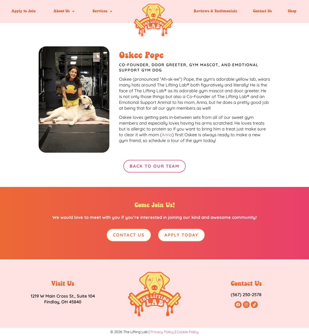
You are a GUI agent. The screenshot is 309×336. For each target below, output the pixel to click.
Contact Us (262, 11)
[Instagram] (246, 304)
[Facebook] (238, 304)
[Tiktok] (254, 304)
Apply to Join (23, 11)
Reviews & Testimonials (215, 11)
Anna (167, 134)
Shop (292, 11)
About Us (61, 11)
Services (99, 11)
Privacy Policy (162, 331)
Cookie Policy (187, 331)
